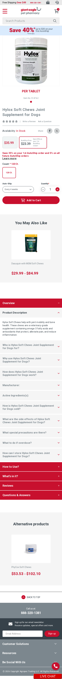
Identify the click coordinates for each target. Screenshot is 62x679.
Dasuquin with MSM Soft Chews (27, 263)
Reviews (8, 485)
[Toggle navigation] (4, 11)
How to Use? (11, 466)
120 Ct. (9, 173)
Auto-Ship (7, 184)
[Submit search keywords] (55, 20)
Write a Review (29, 121)
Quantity (44, 184)
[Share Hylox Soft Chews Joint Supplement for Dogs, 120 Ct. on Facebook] (49, 131)
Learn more (9, 158)
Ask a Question (45, 121)
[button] (31, 102)
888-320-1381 (35, 3)
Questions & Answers (16, 495)
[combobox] (31, 20)
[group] (31, 60)
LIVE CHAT (48, 676)
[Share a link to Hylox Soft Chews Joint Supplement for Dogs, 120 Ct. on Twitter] (57, 131)
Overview (9, 303)
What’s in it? (10, 476)
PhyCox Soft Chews (21, 567)
